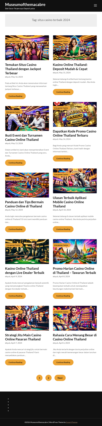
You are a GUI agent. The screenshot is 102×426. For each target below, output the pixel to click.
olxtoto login (15, 401)
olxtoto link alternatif (19, 407)
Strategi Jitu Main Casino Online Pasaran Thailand (23, 337)
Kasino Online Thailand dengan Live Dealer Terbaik (24, 270)
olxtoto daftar (16, 404)
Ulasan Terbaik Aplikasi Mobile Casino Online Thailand (69, 202)
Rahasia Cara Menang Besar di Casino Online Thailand (75, 337)
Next (60, 378)
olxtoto (13, 398)
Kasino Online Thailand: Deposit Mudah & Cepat (70, 67)
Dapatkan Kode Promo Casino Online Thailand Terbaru (74, 133)
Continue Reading (15, 96)
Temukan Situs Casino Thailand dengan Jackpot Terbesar (23, 69)
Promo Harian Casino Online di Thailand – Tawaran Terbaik (74, 270)
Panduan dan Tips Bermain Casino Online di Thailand (24, 204)
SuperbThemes (71, 422)
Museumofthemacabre (25, 4)
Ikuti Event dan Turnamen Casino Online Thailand (23, 137)
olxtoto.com (15, 410)
